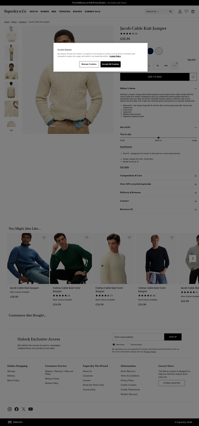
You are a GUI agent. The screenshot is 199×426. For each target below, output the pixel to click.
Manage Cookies (89, 64)
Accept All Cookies (110, 64)
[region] (100, 57)
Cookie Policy (115, 56)
